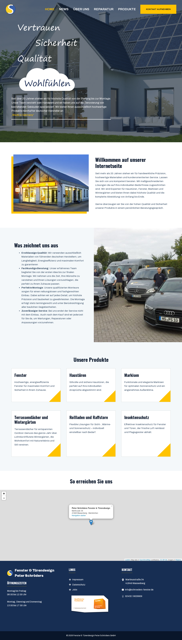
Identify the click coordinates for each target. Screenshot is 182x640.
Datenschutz (78, 584)
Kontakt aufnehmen (158, 9)
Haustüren (77, 375)
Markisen (131, 375)
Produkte (127, 9)
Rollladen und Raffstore (88, 417)
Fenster (20, 375)
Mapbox (178, 560)
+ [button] (4, 493)
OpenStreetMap (144, 560)
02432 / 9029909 (133, 596)
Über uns (81, 9)
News (64, 9)
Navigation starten (79, 515)
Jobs (74, 589)
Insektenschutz (136, 417)
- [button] (4, 498)
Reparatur (103, 9)
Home (49, 9)
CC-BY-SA (163, 560)
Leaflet (127, 560)
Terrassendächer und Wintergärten (31, 419)
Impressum (77, 579)
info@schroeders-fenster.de (139, 589)
